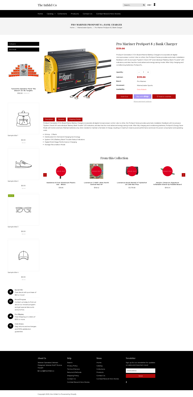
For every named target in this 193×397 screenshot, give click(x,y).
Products (99, 372)
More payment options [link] (142, 101)
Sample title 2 (13, 181)
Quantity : (119, 72)
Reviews (61, 119)
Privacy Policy (72, 366)
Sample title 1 (13, 135)
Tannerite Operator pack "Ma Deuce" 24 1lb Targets (23, 89)
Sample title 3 (13, 227)
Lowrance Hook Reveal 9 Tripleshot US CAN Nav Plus (132, 183)
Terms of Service (73, 369)
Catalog (99, 366)
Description (49, 119)
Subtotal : (119, 77)
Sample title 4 (13, 272)
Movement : (120, 85)
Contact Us (71, 379)
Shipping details (75, 119)
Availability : (120, 89)
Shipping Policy (73, 376)
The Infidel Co (47, 5)
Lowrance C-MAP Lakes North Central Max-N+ (96, 183)
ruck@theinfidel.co (47, 371)
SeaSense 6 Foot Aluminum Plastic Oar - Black (61, 183)
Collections (100, 369)
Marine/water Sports (84, 27)
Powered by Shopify (68, 394)
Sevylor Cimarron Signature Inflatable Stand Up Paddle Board (167, 183)
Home (72, 27)
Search (69, 362)
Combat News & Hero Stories (78, 382)
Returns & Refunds (74, 372)
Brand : (118, 81)
